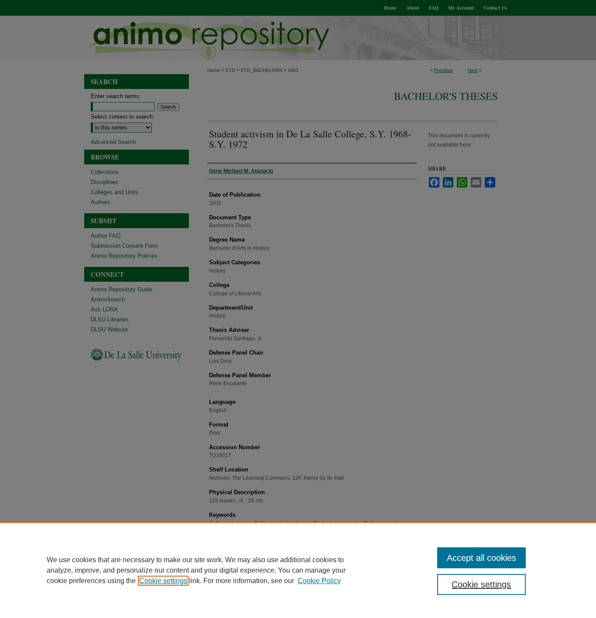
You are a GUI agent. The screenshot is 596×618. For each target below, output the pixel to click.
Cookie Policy (319, 580)
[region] (298, 570)
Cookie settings (163, 580)
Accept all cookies (481, 558)
